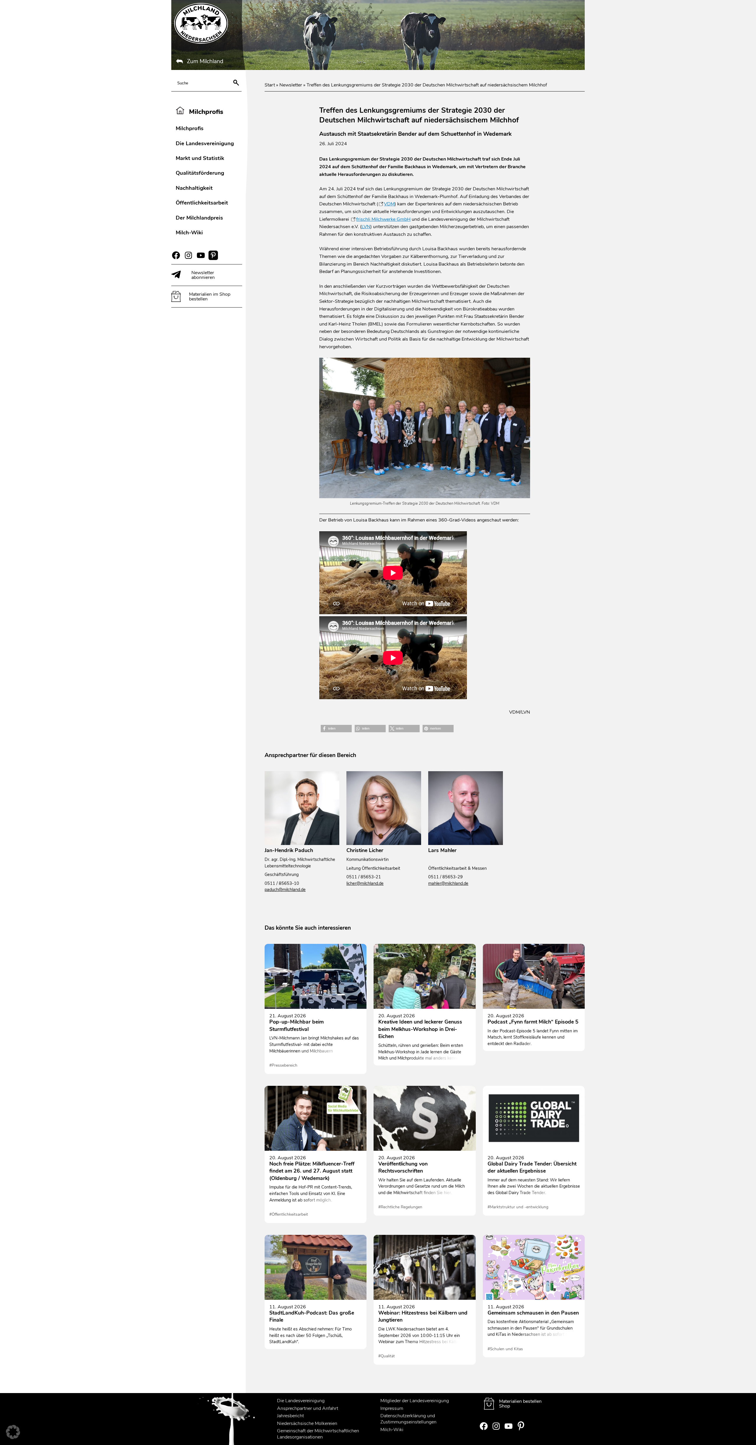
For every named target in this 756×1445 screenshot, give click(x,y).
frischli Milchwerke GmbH (383, 219)
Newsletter (290, 85)
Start (270, 85)
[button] (336, 728)
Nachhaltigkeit (194, 188)
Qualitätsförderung (200, 172)
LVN (365, 226)
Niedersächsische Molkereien (307, 1423)
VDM (389, 204)
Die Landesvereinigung (205, 143)
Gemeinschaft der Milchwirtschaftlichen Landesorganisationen (318, 1434)
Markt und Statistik (200, 158)
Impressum (391, 1408)
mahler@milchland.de (448, 883)
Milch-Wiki (189, 232)
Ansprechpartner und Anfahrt (307, 1408)
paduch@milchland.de (285, 889)
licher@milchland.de (365, 883)
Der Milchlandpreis (199, 217)
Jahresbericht (290, 1416)
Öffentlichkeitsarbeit (202, 202)
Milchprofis (189, 128)
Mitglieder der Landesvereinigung (414, 1400)
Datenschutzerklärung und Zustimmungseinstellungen (408, 1419)
